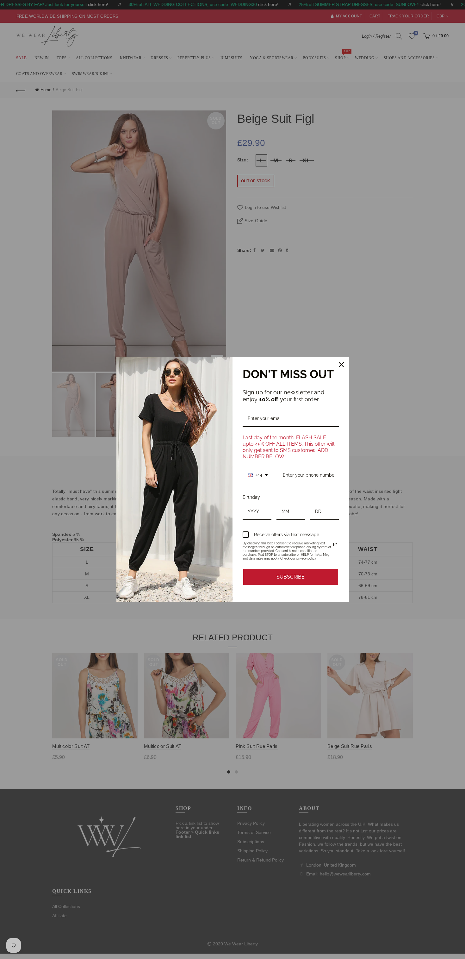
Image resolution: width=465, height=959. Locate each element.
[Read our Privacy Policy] (335, 544)
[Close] (341, 364)
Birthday (251, 497)
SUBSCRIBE (290, 577)
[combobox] (258, 475)
